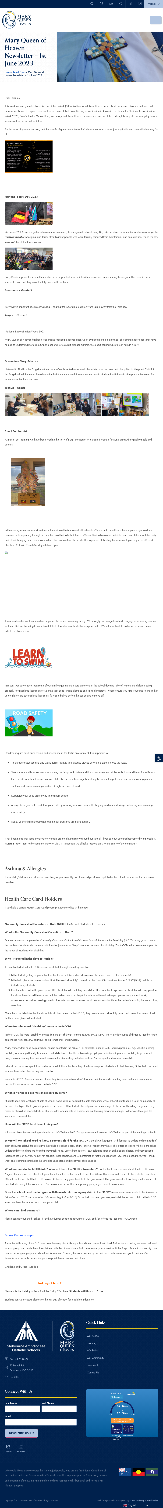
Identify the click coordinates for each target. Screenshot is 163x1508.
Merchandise (152, 1500)
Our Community (95, 1358)
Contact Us (93, 1372)
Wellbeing (92, 1350)
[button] (159, 758)
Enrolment (92, 1365)
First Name (11, 1402)
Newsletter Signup (21, 1433)
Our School (93, 1336)
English (131, 1505)
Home (8, 72)
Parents (152, 4)
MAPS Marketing (137, 1500)
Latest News (19, 72)
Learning (91, 1343)
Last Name (48, 1402)
